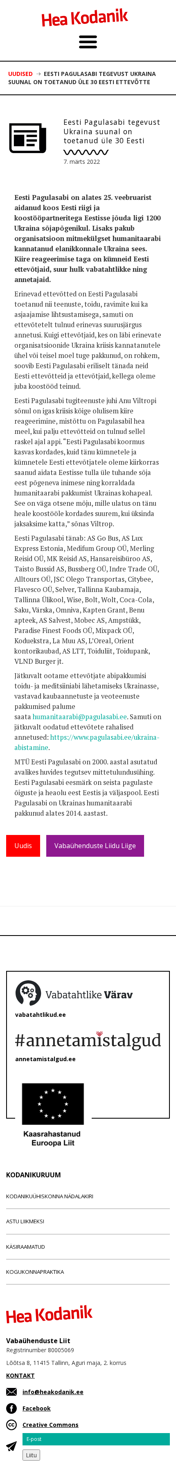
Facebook (37, 1408)
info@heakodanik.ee (53, 1392)
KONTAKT (20, 1375)
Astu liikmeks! (25, 1221)
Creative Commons (51, 1425)
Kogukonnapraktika (35, 1271)
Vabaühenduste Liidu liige (95, 845)
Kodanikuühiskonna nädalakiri (49, 1196)
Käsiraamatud (25, 1246)
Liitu (31, 1455)
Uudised (20, 74)
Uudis (23, 845)
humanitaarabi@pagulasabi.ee (80, 716)
